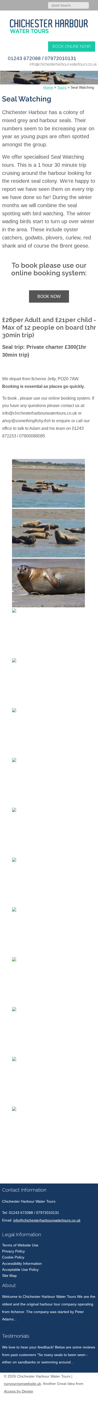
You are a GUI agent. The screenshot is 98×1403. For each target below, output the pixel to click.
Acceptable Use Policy (20, 1269)
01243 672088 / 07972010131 (42, 58)
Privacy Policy (13, 1251)
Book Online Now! (72, 46)
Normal (68, 1398)
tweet (11, 1175)
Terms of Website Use (20, 1245)
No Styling (91, 1398)
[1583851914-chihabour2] (49, 24)
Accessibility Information (22, 1263)
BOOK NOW (49, 296)
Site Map (9, 1275)
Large (75, 1398)
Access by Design (18, 1391)
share (4, 1175)
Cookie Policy (13, 1257)
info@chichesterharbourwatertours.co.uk (63, 64)
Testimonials (15, 1336)
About (9, 1285)
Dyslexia (83, 1398)
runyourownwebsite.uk (22, 1384)
